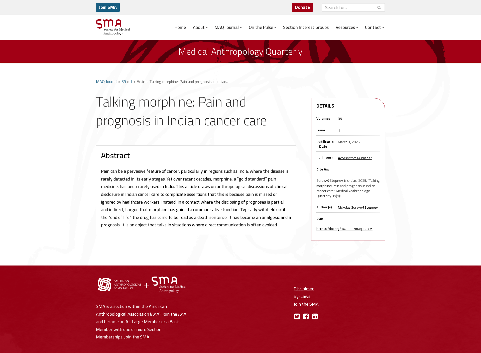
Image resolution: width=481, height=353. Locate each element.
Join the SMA (136, 337)
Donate (302, 7)
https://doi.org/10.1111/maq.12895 (344, 228)
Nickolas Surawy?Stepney (358, 207)
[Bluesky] (297, 316)
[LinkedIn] (315, 316)
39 (124, 81)
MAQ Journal (106, 81)
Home (180, 27)
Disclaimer (304, 289)
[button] (207, 27)
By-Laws (302, 296)
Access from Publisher (355, 157)
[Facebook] (306, 316)
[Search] (379, 7)
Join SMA (108, 7)
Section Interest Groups (306, 27)
